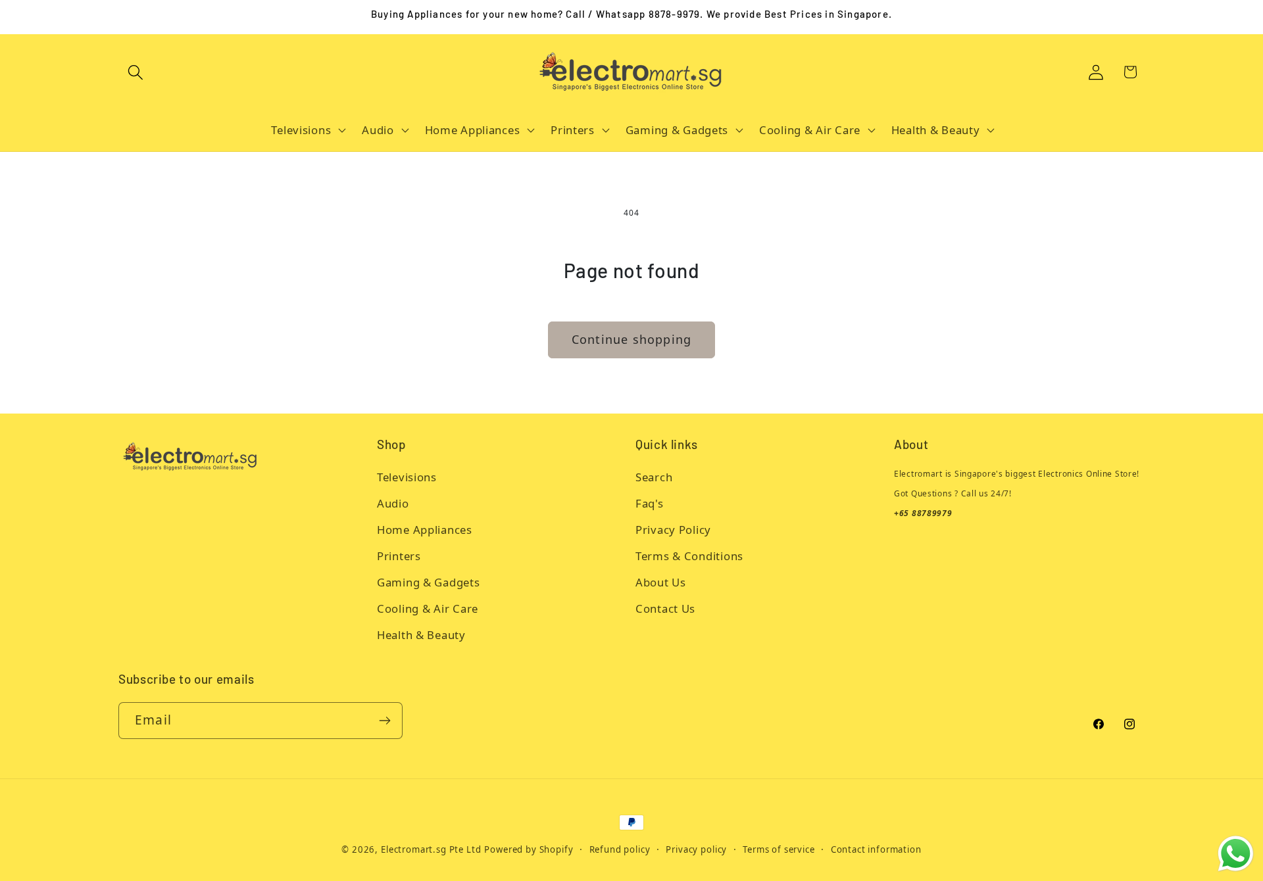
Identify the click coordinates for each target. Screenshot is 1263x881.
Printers (399, 555)
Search (653, 477)
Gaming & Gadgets (428, 582)
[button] (135, 72)
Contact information (876, 849)
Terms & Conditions (689, 555)
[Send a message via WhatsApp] (1235, 853)
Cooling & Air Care (427, 608)
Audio (393, 503)
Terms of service (778, 849)
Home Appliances (424, 529)
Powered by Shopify (528, 849)
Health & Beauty (421, 634)
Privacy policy (696, 849)
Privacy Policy (673, 529)
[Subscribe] (384, 720)
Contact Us (665, 608)
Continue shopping (631, 339)
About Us (660, 582)
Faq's (649, 503)
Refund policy (620, 849)
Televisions (407, 477)
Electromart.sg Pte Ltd (431, 849)
